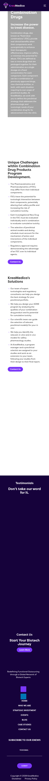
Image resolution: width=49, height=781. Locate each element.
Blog (24, 720)
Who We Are (24, 705)
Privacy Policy (31, 778)
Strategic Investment (24, 710)
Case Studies (24, 724)
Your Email (24, 750)
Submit (24, 766)
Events (24, 715)
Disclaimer (16, 778)
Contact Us (24, 729)
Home (24, 700)
